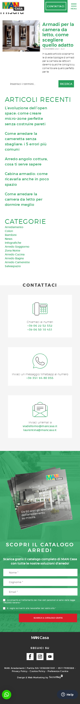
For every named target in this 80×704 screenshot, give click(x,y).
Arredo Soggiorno (17, 246)
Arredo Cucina (14, 254)
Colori (9, 231)
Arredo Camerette (17, 262)
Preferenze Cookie (58, 671)
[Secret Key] (56, 677)
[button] (6, 694)
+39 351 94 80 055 (39, 378)
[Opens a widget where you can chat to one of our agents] (67, 695)
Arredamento (14, 227)
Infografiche (13, 242)
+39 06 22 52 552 (40, 325)
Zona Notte (12, 250)
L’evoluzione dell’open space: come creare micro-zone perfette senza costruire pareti (26, 116)
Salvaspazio (13, 266)
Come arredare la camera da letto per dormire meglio (23, 199)
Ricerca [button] (66, 84)
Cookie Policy (37, 671)
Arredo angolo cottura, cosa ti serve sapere (26, 161)
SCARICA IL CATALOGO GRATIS (48, 618)
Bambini (11, 235)
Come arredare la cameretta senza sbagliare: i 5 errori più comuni (26, 141)
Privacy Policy (20, 671)
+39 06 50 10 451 (40, 329)
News (8, 239)
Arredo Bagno (14, 258)
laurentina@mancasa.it (40, 430)
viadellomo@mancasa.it (40, 426)
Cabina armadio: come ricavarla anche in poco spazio (27, 179)
